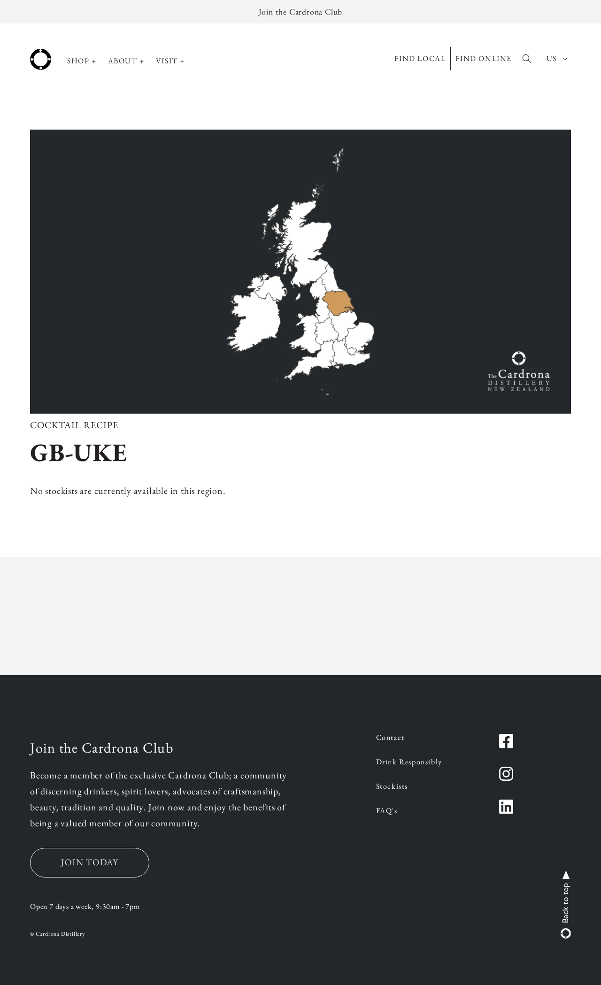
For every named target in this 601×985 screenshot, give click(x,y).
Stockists (392, 787)
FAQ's (387, 811)
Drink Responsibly (409, 762)
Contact (390, 738)
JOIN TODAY (89, 862)
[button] (82, 61)
